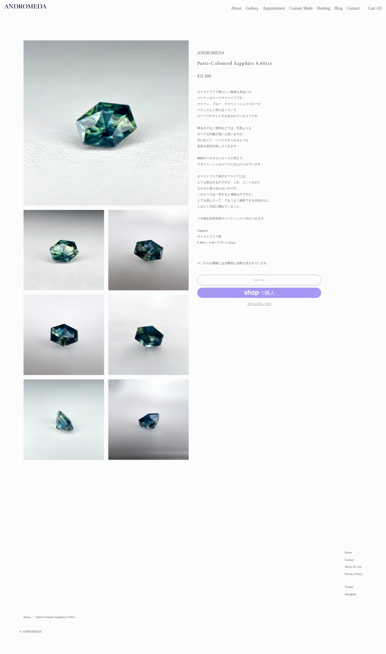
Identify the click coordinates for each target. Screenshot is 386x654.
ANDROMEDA (210, 53)
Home (348, 552)
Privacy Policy (353, 574)
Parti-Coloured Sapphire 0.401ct (55, 617)
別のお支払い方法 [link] (259, 303)
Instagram (350, 594)
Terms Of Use (353, 566)
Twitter (349, 587)
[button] (375, 8)
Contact (349, 559)
